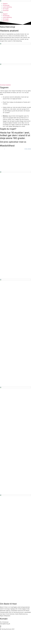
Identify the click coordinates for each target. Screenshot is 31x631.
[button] (15, 12)
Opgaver (5, 3)
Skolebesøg (6, 5)
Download (5, 10)
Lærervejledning (7, 7)
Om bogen (6, 8)
